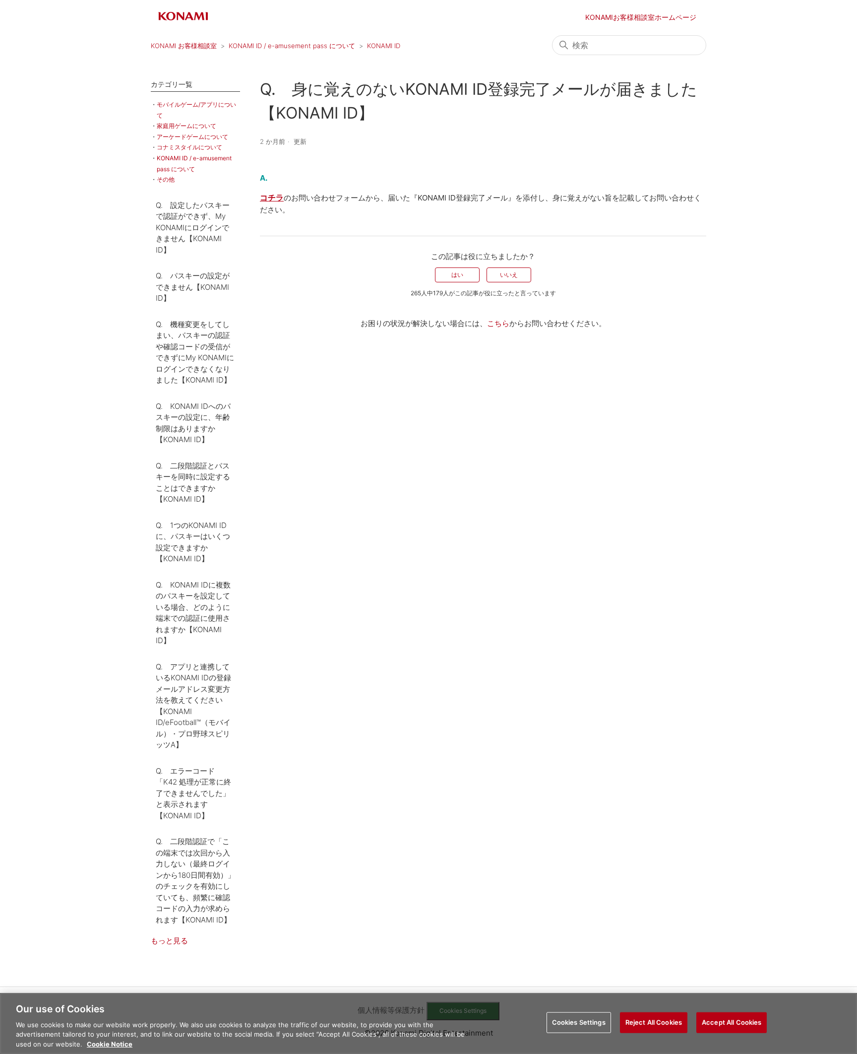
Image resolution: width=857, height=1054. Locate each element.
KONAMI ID (383, 46)
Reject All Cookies (653, 1022)
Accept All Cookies (731, 1022)
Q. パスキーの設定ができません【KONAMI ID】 (193, 287)
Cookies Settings (579, 1022)
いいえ (509, 274)
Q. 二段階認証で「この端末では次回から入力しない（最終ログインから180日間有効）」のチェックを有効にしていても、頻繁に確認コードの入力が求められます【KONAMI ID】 (195, 880)
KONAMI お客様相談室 (184, 46)
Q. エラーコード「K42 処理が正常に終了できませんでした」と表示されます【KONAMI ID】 (193, 793)
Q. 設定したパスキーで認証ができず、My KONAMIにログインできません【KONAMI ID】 (193, 227)
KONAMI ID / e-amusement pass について (292, 46)
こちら (498, 323)
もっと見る (169, 940)
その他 (166, 179)
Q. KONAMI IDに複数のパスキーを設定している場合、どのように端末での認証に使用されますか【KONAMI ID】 (193, 613)
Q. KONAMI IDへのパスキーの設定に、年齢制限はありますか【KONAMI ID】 (193, 423)
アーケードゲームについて (192, 136)
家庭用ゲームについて (186, 126)
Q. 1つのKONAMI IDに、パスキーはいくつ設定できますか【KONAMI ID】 (193, 542)
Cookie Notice (109, 1044)
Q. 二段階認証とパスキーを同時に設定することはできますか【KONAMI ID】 (193, 482)
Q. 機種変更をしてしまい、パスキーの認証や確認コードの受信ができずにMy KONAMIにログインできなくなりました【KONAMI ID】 (195, 352)
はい (457, 274)
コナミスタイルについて (189, 147)
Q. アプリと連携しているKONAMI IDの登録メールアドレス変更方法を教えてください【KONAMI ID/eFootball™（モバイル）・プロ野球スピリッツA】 (193, 706)
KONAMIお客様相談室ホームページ (640, 17)
